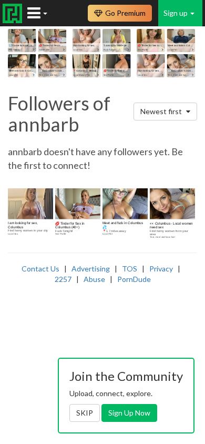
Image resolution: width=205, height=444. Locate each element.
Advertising (90, 268)
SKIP (84, 412)
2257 (63, 279)
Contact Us (40, 268)
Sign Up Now (129, 412)
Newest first (161, 111)
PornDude (134, 279)
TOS (129, 268)
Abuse (94, 279)
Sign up (176, 12)
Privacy (161, 268)
